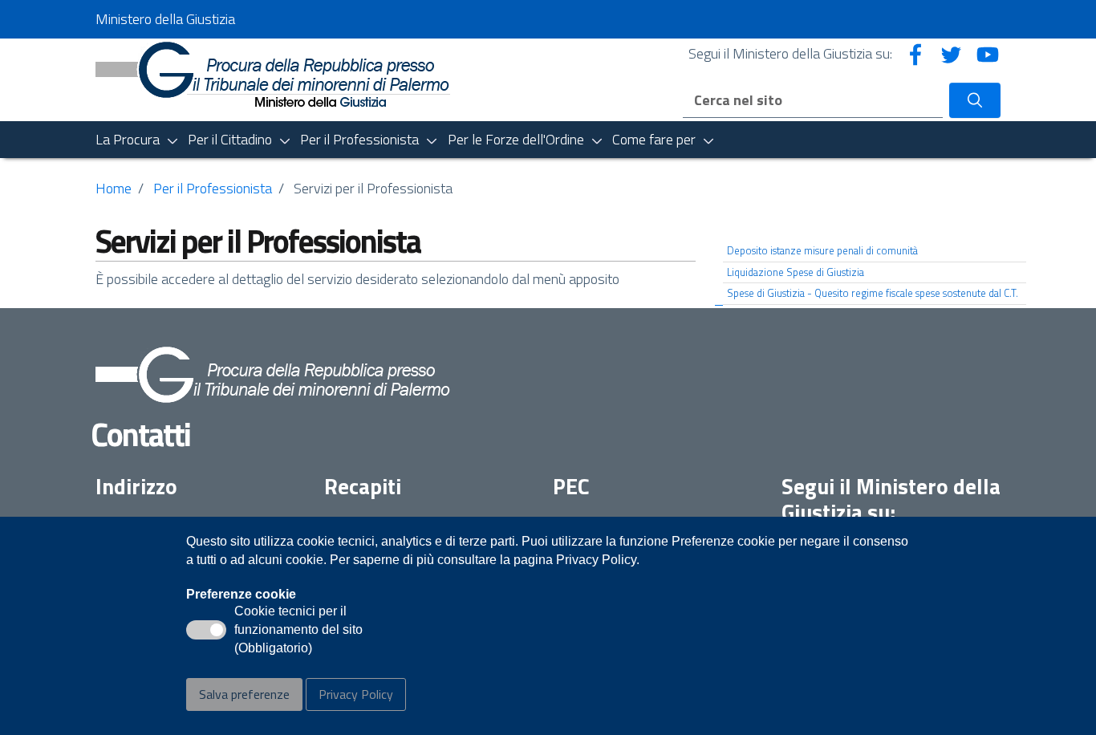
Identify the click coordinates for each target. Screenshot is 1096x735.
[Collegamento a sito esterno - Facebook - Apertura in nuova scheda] (915, 53)
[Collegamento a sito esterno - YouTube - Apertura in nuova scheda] (988, 53)
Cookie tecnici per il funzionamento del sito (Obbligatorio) (298, 630)
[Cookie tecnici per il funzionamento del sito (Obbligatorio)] (206, 630)
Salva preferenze (244, 694)
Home (113, 188)
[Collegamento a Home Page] (272, 72)
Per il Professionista (212, 188)
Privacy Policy (356, 694)
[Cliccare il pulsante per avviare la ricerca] (975, 100)
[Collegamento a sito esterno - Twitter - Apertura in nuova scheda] (951, 53)
